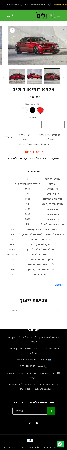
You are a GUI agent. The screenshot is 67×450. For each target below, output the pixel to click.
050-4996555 (27, 366)
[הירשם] (56, 310)
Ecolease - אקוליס (47, 447)
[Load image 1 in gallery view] (52, 76)
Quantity (33, 117)
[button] (58, 15)
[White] (25, 110)
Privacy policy (9, 447)
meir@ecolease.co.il (27, 359)
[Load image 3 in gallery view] (17, 76)
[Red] (40, 110)
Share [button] (58, 285)
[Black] (32, 110)
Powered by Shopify (29, 447)
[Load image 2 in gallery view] (34, 76)
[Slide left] (63, 77)
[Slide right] (3, 77)
